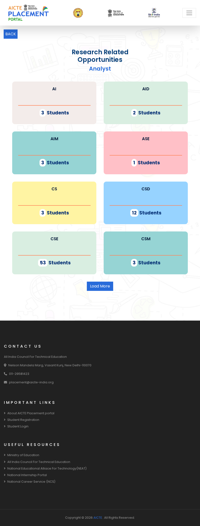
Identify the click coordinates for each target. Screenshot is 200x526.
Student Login (18, 426)
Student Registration (23, 420)
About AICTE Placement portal (30, 413)
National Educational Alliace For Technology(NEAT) (47, 468)
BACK (10, 34)
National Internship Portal (27, 475)
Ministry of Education (23, 455)
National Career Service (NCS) (31, 482)
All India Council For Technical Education (38, 462)
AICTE (98, 518)
